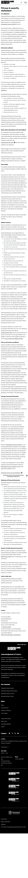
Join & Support (4, 713)
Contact (2, 726)
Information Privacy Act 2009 (8, 24)
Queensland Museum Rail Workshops (9, 690)
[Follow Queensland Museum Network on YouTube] (18, 733)
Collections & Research (6, 710)
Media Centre (4, 721)
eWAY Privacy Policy (6, 556)
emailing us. (4, 90)
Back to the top (21, 644)
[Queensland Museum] (7, 2)
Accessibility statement (6, 724)
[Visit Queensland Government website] (14, 812)
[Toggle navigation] (25, 2)
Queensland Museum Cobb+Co (8, 693)
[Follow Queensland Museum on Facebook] (9, 733)
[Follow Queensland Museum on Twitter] (15, 733)
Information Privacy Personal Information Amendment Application (13, 475)
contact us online (7, 627)
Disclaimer (3, 824)
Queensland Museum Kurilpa (7, 688)
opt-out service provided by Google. (14, 338)
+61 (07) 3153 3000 (19, 759)
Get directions (4, 747)
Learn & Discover (4, 707)
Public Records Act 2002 (7, 142)
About (2, 705)
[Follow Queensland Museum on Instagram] (12, 733)
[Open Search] (21, 2)
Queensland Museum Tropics (7, 696)
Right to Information (5, 821)
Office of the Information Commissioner (11, 634)
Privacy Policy (4, 819)
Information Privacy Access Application (11, 472)
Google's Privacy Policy (7, 332)
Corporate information (6, 718)
